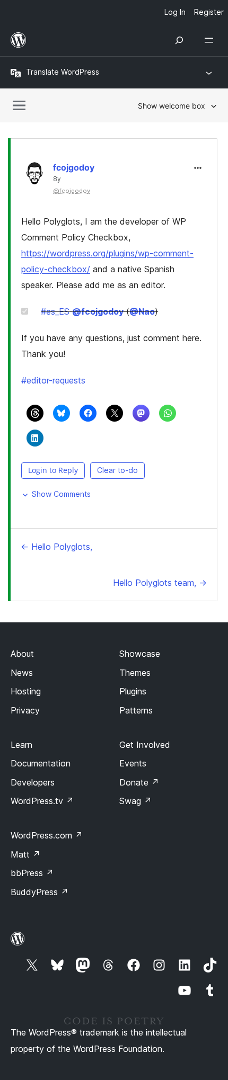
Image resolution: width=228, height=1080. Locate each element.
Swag (135, 801)
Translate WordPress (62, 71)
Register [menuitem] (209, 11)
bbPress (32, 873)
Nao (142, 311)
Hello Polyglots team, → (160, 582)
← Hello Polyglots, (56, 546)
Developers (33, 782)
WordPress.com (47, 835)
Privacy (25, 710)
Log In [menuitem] (175, 11)
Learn (21, 744)
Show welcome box (171, 105)
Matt (25, 854)
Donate (139, 782)
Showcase (139, 653)
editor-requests (53, 380)
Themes (135, 672)
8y (57, 179)
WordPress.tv (42, 801)
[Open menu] (211, 40)
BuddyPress (39, 892)
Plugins (132, 691)
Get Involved (144, 744)
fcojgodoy (73, 167)
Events (132, 763)
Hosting (26, 691)
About (22, 653)
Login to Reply (53, 470)
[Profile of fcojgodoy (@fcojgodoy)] (34, 175)
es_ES (55, 311)
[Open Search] (179, 40)
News (22, 672)
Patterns (136, 710)
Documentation (41, 763)
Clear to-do (117, 470)
